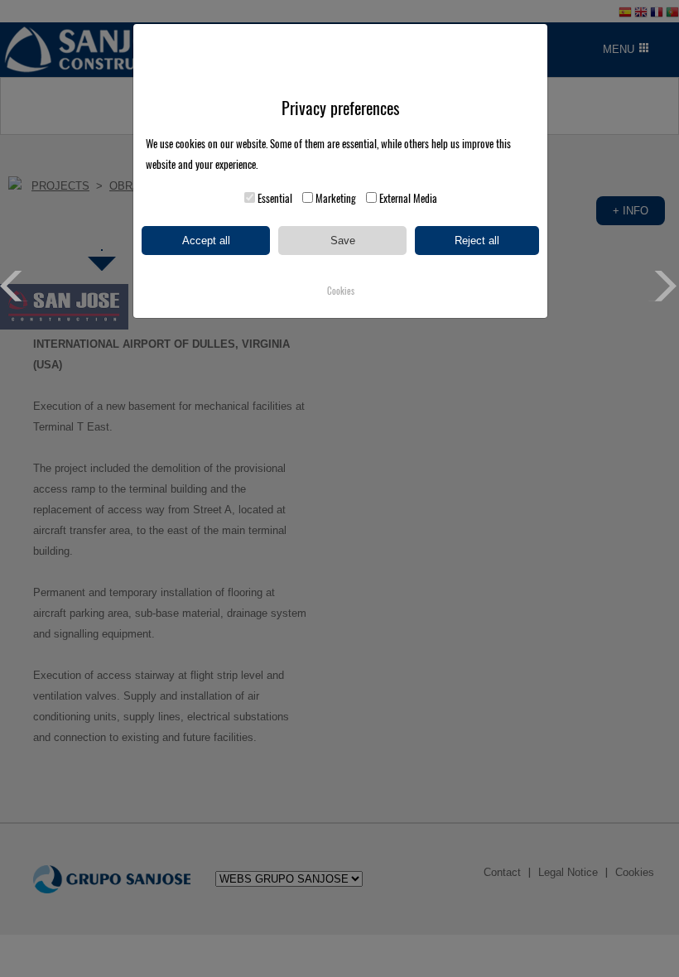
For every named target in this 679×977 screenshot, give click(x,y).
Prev (15, 286)
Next (663, 286)
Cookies (340, 291)
